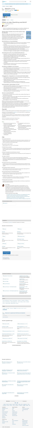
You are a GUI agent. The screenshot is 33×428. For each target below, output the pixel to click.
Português (4, 405)
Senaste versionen (7, 15)
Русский (8, 405)
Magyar (27, 405)
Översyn (4, 19)
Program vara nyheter (25, 408)
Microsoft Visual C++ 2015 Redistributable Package (23, 291)
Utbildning (26, 300)
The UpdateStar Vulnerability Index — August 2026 (8, 393)
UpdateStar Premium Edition (23, 275)
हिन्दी (29, 405)
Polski (28, 404)
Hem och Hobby (20, 301)
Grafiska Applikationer (13, 301)
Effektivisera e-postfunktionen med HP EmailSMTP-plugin (15, 197)
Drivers (3, 410)
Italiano (16, 404)
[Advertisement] (16, 213)
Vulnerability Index (25, 409)
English (5, 404)
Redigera (12, 19)
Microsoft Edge (21, 281)
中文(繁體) (23, 405)
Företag (10, 300)
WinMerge (19, 231)
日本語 (19, 404)
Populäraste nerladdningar (7, 273)
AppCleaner (4, 417)
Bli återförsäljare (24, 421)
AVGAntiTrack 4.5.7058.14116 (7, 341)
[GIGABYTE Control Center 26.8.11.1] (23, 331)
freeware (15, 308)
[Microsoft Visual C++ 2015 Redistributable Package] (11, 290)
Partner (3, 420)
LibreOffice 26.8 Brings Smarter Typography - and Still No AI (7, 370)
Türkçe (14, 405)
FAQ (12, 409)
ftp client (19, 308)
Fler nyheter (16, 395)
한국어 (22, 404)
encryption (4, 308)
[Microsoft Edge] (6, 281)
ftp (17, 308)
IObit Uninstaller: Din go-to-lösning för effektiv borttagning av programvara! (18, 198)
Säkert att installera (15, 14)
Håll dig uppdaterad (6, 257)
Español (10, 404)
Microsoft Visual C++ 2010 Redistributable (23, 287)
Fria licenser (24, 424)
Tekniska (8, 19)
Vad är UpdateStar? (15, 420)
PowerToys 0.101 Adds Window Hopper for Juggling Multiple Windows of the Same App (23, 382)
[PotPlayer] (4, 243)
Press (13, 421)
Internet (24, 301)
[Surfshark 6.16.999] (6, 323)
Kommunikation (14, 300)
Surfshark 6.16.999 (5, 326)
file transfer (11, 308)
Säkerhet (27, 301)
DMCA (13, 408)
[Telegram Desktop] (21, 243)
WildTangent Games (20, 239)
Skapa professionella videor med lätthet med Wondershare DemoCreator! (18, 196)
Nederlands (25, 404)
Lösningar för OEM (5, 421)
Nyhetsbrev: (8, 401)
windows (5, 309)
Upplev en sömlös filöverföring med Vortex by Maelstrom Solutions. (17, 195)
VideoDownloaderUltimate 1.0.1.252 (8, 333)
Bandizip (3, 231)
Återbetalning (14, 414)
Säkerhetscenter (14, 415)
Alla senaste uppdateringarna (16, 345)
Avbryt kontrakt (14, 413)
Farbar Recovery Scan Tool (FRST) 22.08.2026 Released (22, 393)
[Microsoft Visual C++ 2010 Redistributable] (10, 286)
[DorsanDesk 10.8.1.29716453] (22, 338)
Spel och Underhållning (6, 301)
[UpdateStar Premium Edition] (8, 275)
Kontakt (13, 410)
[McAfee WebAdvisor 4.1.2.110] (22, 323)
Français (13, 404)
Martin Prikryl (7, 10)
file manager (7, 308)
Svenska (11, 405)
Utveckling (23, 300)
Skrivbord (19, 300)
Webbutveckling (13, 303)
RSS (22, 410)
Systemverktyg (7, 303)
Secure (22, 308)
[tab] (4, 20)
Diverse (17, 303)
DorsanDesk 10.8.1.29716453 (22, 341)
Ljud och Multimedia (6, 300)
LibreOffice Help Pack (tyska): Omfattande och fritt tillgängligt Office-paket (18, 194)
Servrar (4, 303)
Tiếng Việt (16, 405)
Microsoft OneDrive (22, 283)
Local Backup (4, 414)
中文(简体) (20, 405)
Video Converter (4, 415)
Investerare (14, 424)
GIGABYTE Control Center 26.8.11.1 (23, 333)
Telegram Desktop (20, 246)
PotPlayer (3, 246)
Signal (3, 239)
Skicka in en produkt (25, 425)
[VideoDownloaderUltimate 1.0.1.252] (8, 331)
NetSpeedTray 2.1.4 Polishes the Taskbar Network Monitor (9, 381)
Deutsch (7, 404)
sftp (24, 308)
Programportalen (25, 420)
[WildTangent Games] (21, 236)
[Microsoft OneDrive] (6, 283)
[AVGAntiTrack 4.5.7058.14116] (7, 338)
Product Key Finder (5, 411)
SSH (25, 308)
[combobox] (17, 1)
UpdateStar (15, 112)
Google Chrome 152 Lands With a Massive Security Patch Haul (22, 370)
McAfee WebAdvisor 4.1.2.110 (22, 326)
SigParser (3, 416)
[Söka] (25, 1)
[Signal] (4, 236)
